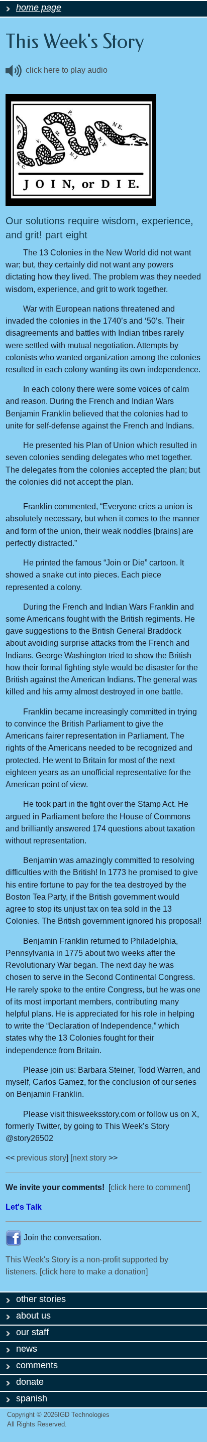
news (26, 1349)
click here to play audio (65, 70)
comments (37, 1365)
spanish (31, 1398)
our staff (32, 1332)
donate (30, 1382)
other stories (41, 1299)
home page (38, 8)
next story (89, 1157)
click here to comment (149, 1187)
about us (33, 1316)
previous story (41, 1157)
